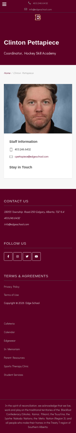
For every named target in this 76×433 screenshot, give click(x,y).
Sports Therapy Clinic (16, 366)
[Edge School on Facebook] (8, 256)
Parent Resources (14, 357)
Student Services (13, 375)
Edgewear (10, 340)
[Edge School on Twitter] (27, 256)
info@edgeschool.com (40, 9)
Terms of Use (11, 295)
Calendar (9, 332)
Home (7, 72)
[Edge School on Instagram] (17, 256)
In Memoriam (12, 349)
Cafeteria (9, 323)
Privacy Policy (11, 286)
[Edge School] (38, 17)
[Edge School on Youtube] (36, 256)
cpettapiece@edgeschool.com (32, 156)
